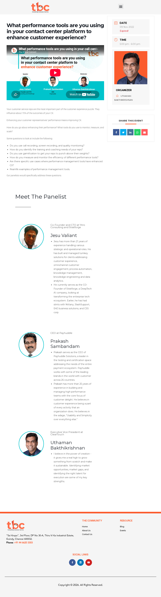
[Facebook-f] (72, 562)
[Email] (144, 132)
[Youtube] (88, 562)
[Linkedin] (130, 132)
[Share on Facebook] (116, 132)
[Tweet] (123, 132)
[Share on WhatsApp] (137, 132)
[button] (120, 6)
